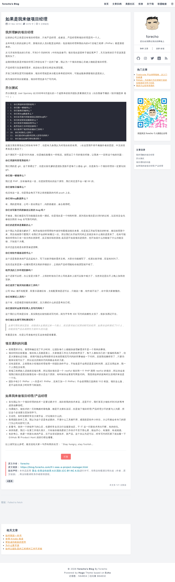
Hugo (81, 572)
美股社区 (130, 3)
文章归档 (117, 3)
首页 (106, 3)
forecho (25, 463)
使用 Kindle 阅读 (14, 538)
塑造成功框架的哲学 (15, 542)
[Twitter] (152, 58)
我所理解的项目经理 (145, 155)
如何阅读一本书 (13, 535)
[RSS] (166, 58)
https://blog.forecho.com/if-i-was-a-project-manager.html (54, 467)
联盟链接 (162, 3)
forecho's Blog (10, 3)
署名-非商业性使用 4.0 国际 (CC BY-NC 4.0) (56, 470)
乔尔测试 (140, 158)
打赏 (66, 456)
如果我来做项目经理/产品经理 (149, 166)
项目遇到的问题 (143, 162)
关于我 (150, 3)
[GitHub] (138, 58)
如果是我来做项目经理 (26, 18)
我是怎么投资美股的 (145, 85)
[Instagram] (145, 58)
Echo (108, 572)
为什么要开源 (12, 545)
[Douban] (159, 58)
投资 (140, 3)
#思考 (9, 481)
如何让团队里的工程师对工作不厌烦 (23, 548)
